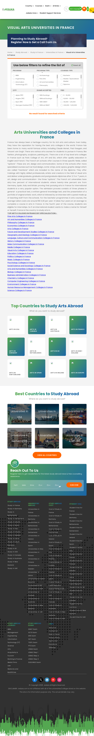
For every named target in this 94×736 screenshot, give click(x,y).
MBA (17, 75)
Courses (38, 6)
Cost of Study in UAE (57, 619)
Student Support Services (50, 13)
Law (9, 666)
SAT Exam (32, 639)
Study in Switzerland (16, 519)
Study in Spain (13, 525)
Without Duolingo (46, 98)
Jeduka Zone (31, 13)
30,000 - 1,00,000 (69, 102)
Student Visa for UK (77, 587)
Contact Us (53, 631)
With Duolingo (45, 95)
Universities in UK (35, 585)
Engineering (20, 79)
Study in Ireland (14, 522)
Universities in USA (35, 589)
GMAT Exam (32, 629)
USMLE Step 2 (33, 656)
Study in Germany (15, 509)
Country (28, 6)
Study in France (14, 505)
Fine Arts (43, 79)
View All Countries (47, 455)
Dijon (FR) (19, 102)
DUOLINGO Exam (34, 662)
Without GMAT (45, 105)
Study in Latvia (13, 538)
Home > (11, 52)
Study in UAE (13, 568)
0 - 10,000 (66, 95)
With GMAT (43, 102)
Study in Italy (13, 529)
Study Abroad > (23, 52)
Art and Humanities (47, 82)
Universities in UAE (35, 612)
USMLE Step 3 (33, 659)
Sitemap (52, 648)
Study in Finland (14, 532)
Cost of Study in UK (56, 589)
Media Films (12, 662)
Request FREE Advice (84, 9)
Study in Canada (14, 555)
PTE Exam (32, 646)
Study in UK (12, 548)
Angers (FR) (20, 98)
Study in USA (13, 552)
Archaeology (44, 75)
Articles (56, 6)
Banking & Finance (15, 659)
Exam (47, 6)
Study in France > (37, 52)
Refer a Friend (54, 634)
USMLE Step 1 (33, 652)
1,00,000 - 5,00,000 (70, 105)
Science (11, 646)
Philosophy (44, 85)
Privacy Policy (54, 638)
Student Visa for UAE (78, 617)
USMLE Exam (33, 649)
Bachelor (66, 75)
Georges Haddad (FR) (24, 105)
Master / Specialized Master (71, 80)
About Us (52, 628)
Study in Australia (15, 558)
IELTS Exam (32, 632)
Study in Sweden (14, 535)
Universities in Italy (35, 549)
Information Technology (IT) (21, 83)
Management (13, 632)
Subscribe (74, 485)
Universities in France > (56, 52)
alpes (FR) (19, 95)
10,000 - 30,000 (68, 98)
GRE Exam (32, 636)
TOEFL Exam (32, 642)
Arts (9, 649)
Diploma (66, 84)
